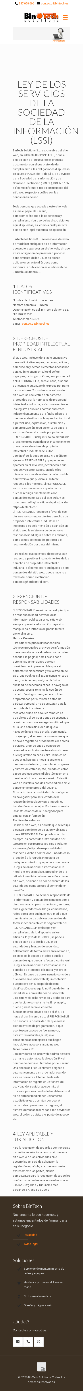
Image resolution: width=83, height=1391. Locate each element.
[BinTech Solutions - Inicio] (41, 18)
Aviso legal (31, 1244)
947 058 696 (26, 3)
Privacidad (30, 1234)
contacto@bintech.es (54, 3)
